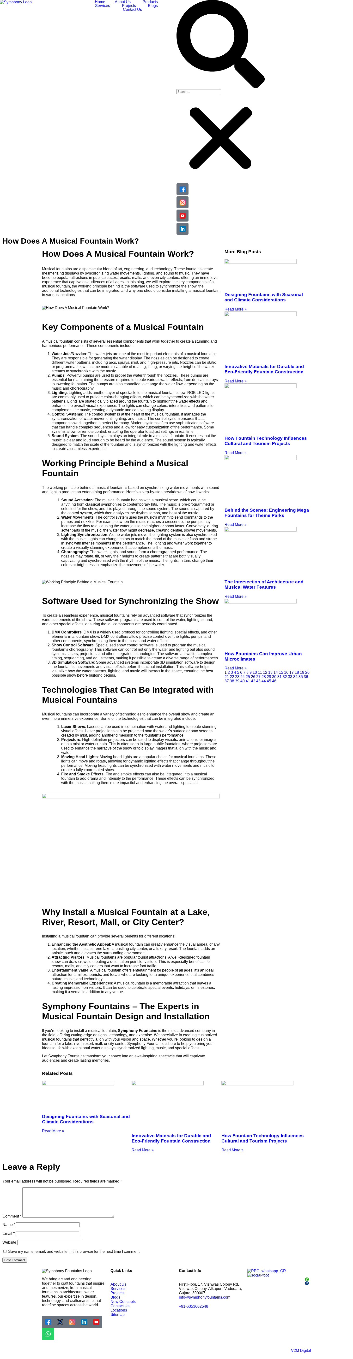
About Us (123, 2)
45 (269, 681)
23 (237, 677)
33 (290, 677)
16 (286, 672)
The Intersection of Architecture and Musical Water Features (264, 584)
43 (258, 681)
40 (242, 681)
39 (237, 681)
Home (100, 2)
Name (8, 1225)
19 (302, 672)
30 (274, 677)
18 (297, 672)
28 (264, 677)
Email (8, 1233)
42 (253, 681)
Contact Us (132, 10)
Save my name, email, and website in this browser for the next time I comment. (74, 1251)
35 (300, 677)
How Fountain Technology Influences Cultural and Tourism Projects (266, 441)
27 (258, 677)
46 (274, 681)
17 (291, 672)
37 (227, 681)
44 (264, 681)
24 (242, 677)
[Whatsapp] (48, 1334)
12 (265, 672)
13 (270, 672)
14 (276, 672)
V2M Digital (301, 1350)
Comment (11, 1216)
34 (295, 677)
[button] (124, 2)
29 (269, 677)
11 (260, 672)
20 (307, 672)
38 (232, 681)
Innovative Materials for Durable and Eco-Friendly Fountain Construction (264, 369)
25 (248, 677)
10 (255, 672)
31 (279, 677)
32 (285, 677)
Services (102, 6)
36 (306, 677)
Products (150, 2)
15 (281, 672)
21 (227, 677)
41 (248, 681)
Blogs (153, 6)
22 (232, 677)
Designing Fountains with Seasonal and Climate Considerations (264, 297)
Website (9, 1242)
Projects (129, 6)
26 (253, 677)
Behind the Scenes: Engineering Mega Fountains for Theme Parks (267, 513)
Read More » (236, 309)
